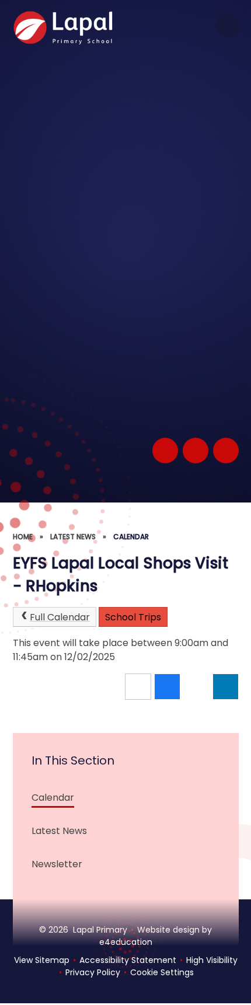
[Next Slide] (226, 450)
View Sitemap (41, 960)
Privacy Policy (92, 972)
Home (23, 537)
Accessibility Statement (127, 960)
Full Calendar (60, 617)
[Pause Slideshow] (165, 450)
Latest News (73, 537)
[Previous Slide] (195, 450)
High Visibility (212, 960)
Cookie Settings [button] (162, 972)
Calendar (131, 537)
